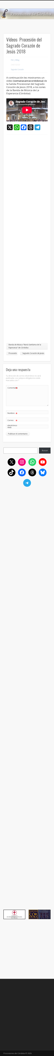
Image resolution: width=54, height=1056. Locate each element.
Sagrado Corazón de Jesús (33, 353)
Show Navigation (44, 25)
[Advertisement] (27, 240)
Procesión (13, 353)
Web (9, 427)
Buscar (45, 450)
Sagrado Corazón (17, 69)
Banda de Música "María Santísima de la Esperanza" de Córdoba (25, 346)
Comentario (12, 388)
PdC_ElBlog (15, 60)
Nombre (12, 413)
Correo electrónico (12, 423)
